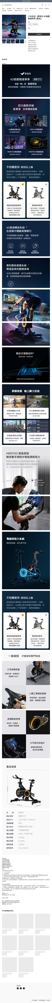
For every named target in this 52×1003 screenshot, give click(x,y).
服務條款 (35, 1000)
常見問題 (27, 10)
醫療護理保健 (33, 8)
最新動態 (47, 8)
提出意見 (48, 1000)
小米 (14, 8)
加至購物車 (39, 34)
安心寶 (26, 8)
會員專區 (4, 10)
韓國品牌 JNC (20, 8)
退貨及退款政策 (43, 1000)
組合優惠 (9, 8)
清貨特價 (41, 8)
